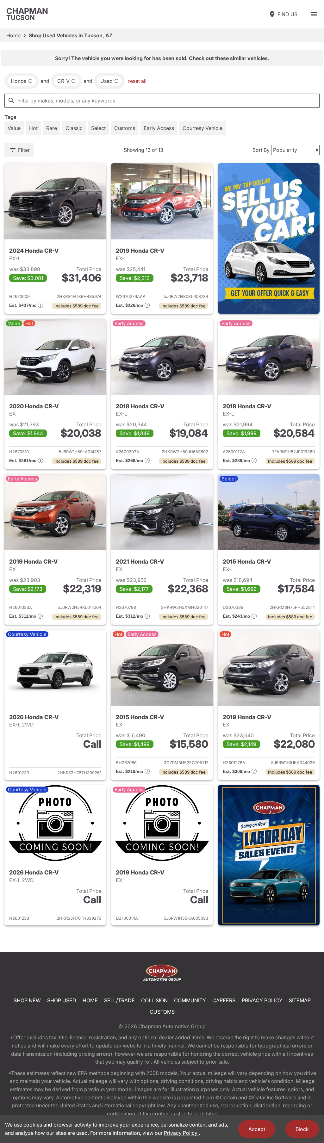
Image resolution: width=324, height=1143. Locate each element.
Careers (223, 1000)
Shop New (27, 1000)
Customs (162, 1012)
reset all (137, 81)
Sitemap (300, 1000)
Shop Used (61, 1000)
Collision (154, 1000)
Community (190, 1000)
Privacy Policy (262, 1000)
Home (13, 35)
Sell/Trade (119, 1000)
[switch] (314, 14)
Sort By (261, 150)
